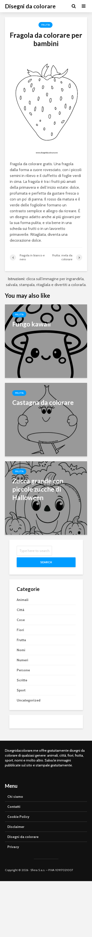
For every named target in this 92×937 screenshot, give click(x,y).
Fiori (20, 630)
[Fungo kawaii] (46, 340)
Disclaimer (15, 827)
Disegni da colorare (30, 6)
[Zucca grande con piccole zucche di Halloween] (46, 497)
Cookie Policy (18, 816)
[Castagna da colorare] (46, 419)
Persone (23, 670)
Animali (22, 600)
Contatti (13, 806)
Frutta (45, 24)
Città (20, 610)
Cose (21, 620)
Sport (21, 690)
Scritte (22, 680)
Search (46, 562)
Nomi (21, 650)
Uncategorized (28, 700)
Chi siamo (15, 796)
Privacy (13, 847)
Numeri (22, 660)
